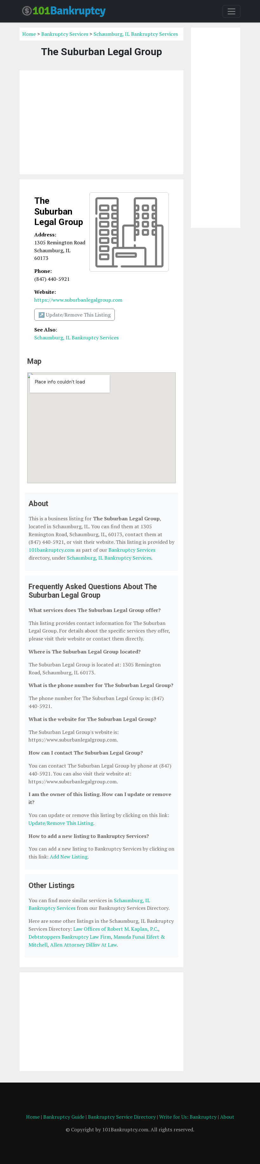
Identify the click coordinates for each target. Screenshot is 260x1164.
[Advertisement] (101, 122)
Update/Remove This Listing (61, 823)
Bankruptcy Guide (63, 1116)
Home (29, 33)
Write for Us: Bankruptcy (188, 1116)
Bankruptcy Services (64, 33)
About (227, 1116)
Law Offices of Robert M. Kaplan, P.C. (115, 928)
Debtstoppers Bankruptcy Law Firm (70, 936)
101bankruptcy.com (52, 549)
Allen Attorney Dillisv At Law (83, 944)
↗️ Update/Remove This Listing (74, 314)
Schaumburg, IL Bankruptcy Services (136, 33)
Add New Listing (69, 856)
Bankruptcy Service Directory (122, 1116)
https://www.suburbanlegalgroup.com (78, 299)
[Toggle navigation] (231, 11)
